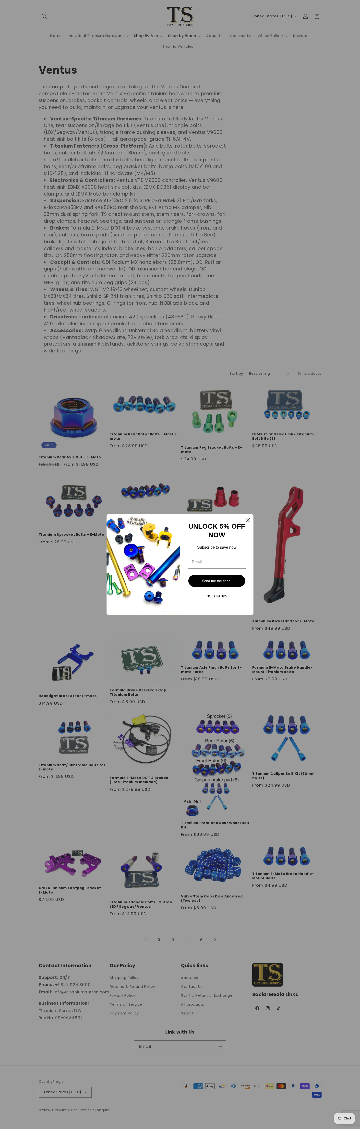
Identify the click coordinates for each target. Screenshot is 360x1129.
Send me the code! (216, 581)
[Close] (247, 520)
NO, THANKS (216, 596)
